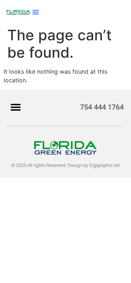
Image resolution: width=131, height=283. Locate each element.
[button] (35, 12)
